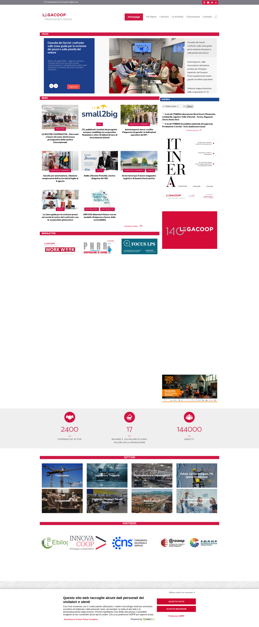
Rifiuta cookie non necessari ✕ (182, 592)
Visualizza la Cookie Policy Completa (81, 619)
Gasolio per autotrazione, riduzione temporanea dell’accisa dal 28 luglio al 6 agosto (60, 178)
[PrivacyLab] (148, 619)
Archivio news (131, 226)
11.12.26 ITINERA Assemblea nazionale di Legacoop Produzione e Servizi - (187, 125)
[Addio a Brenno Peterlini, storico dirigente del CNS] (99, 161)
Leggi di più (73, 86)
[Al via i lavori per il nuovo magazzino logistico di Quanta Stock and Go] (139, 161)
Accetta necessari (176, 609)
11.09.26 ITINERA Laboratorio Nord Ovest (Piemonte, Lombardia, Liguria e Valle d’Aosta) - (189, 117)
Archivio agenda (192, 130)
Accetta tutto (176, 601)
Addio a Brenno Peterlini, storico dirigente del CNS (99, 177)
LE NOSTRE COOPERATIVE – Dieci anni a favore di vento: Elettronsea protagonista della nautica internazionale (60, 138)
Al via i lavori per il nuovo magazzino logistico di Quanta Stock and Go (139, 177)
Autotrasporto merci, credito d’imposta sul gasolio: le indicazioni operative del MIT (139, 132)
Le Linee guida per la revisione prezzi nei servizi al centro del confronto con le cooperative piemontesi (60, 217)
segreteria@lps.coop (70, 2)
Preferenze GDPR (176, 616)
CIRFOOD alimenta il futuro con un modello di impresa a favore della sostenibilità (99, 217)
